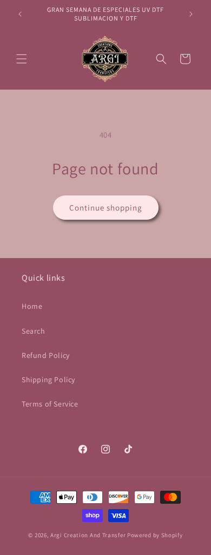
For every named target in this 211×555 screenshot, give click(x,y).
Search (33, 331)
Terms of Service (50, 404)
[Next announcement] (191, 14)
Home (32, 306)
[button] (22, 59)
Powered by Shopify (155, 535)
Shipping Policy (48, 379)
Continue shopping (105, 207)
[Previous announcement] (20, 14)
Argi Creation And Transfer (88, 535)
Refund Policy (46, 355)
